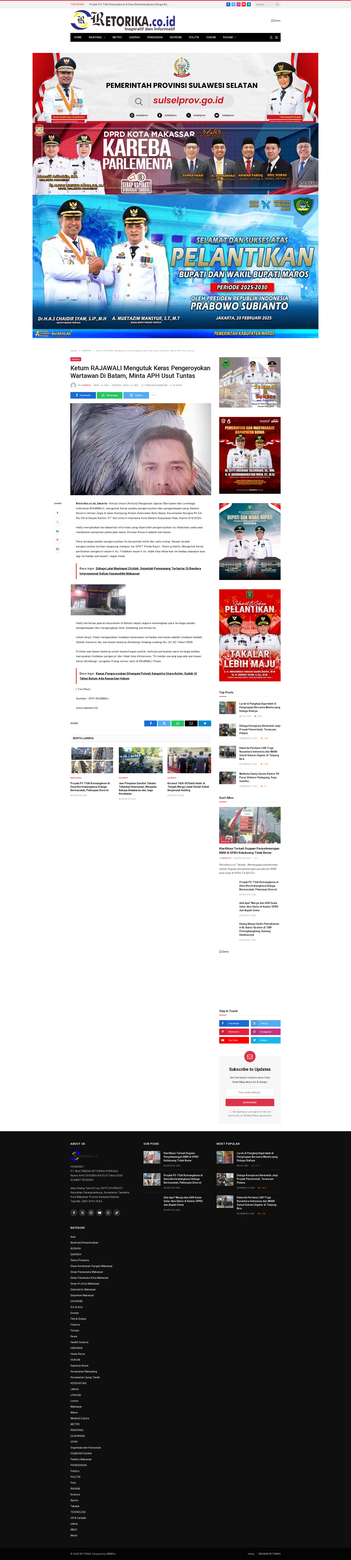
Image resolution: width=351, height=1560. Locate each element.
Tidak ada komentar (155, 385)
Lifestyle (75, 1394)
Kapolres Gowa (79, 1365)
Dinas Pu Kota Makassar (84, 1283)
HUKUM (211, 37)
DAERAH (134, 37)
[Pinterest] (57, 539)
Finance (75, 1324)
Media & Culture (79, 1418)
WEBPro (111, 1553)
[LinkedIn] (57, 530)
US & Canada (78, 1517)
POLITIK (194, 37)
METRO (117, 37)
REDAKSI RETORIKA (270, 1553)
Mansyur (226, 858)
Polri (73, 1482)
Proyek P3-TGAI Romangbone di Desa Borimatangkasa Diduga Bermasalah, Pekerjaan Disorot (130, 4)
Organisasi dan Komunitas (85, 1447)
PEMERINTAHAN (81, 1453)
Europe (74, 1312)
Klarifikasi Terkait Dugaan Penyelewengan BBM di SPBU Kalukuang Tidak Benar (249, 850)
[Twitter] (57, 521)
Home (78, 37)
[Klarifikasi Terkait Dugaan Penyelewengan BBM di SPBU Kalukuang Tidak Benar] (250, 825)
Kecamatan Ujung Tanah (85, 1377)
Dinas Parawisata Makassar (86, 1271)
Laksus (74, 1389)
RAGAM (228, 37)
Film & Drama (78, 1318)
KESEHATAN (78, 1383)
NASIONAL (95, 37)
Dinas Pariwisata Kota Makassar (89, 1277)
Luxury (74, 1400)
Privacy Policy (251, 1115)
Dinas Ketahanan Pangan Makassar (91, 1266)
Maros (74, 1412)
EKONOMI (176, 37)
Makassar (76, 1406)
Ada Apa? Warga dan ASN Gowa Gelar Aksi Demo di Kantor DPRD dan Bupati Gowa (258, 907)
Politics (74, 1471)
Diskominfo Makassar (83, 1289)
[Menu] (276, 37)
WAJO (73, 1529)
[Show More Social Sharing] (153, 395)
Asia (73, 1236)
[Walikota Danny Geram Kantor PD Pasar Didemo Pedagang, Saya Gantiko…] (227, 778)
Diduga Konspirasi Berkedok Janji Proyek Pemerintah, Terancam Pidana (259, 729)
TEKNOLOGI (77, 1512)
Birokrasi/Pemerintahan (84, 1242)
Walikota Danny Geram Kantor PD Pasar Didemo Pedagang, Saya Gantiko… (259, 777)
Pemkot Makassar (81, 1459)
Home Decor (77, 1353)
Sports (74, 1500)
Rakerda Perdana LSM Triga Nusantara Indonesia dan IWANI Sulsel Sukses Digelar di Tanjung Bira (259, 753)
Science (75, 1494)
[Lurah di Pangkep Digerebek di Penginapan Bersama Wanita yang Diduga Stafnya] (227, 707)
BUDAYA (75, 1248)
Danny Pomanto (79, 1260)
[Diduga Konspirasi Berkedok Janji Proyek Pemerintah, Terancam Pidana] (227, 730)
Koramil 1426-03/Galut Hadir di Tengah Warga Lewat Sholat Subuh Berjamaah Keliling (188, 787)
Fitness (74, 1330)
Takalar (225, 841)
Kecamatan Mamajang (83, 1371)
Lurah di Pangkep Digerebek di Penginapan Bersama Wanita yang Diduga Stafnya (259, 707)
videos (74, 1523)
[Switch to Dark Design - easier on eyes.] (271, 37)
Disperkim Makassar (82, 1295)
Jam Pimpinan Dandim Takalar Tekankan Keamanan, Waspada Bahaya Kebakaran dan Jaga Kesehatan (137, 788)
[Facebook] (57, 513)
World (73, 1535)
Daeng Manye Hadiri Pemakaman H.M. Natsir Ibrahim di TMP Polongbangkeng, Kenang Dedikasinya (259, 929)
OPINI (74, 1441)
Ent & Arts (76, 1307)
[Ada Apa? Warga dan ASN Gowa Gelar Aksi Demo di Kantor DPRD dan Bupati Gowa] (227, 907)
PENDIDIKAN (155, 37)
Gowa (73, 1336)
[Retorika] (122, 20)
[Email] (57, 548)
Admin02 (86, 385)
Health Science (79, 1342)
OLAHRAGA (77, 1435)
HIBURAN (76, 1348)
